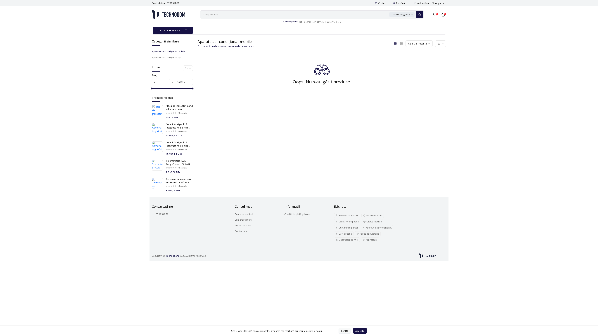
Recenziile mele (243, 225)
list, (300, 21)
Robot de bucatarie (369, 233)
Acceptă (360, 330)
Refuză (344, 330)
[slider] (152, 88)
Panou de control (244, 214)
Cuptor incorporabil (348, 227)
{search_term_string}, (314, 21)
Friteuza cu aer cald (348, 215)
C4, (337, 21)
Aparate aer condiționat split (167, 57)
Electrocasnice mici (348, 239)
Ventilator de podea (349, 221)
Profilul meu (241, 231)
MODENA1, (330, 21)
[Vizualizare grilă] (395, 43)
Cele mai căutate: (290, 21)
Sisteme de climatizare (240, 46)
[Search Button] (419, 14)
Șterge (188, 68)
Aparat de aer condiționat (379, 227)
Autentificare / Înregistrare (431, 3)
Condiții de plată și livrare (297, 214)
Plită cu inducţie (374, 215)
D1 (341, 21)
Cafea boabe (345, 233)
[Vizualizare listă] (401, 43)
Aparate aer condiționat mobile (168, 51)
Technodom (172, 255)
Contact (382, 3)
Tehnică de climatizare (214, 46)
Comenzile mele (243, 219)
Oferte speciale (374, 221)
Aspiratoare (371, 239)
